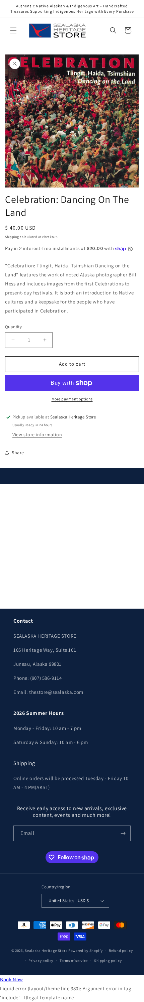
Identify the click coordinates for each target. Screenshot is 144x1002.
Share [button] (18, 453)
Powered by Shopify (85, 950)
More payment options (72, 398)
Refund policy (121, 950)
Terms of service (74, 960)
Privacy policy (40, 960)
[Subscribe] (123, 833)
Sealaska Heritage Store (46, 950)
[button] (13, 30)
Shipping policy (108, 960)
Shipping (12, 237)
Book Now (11, 979)
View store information (37, 434)
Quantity (13, 327)
